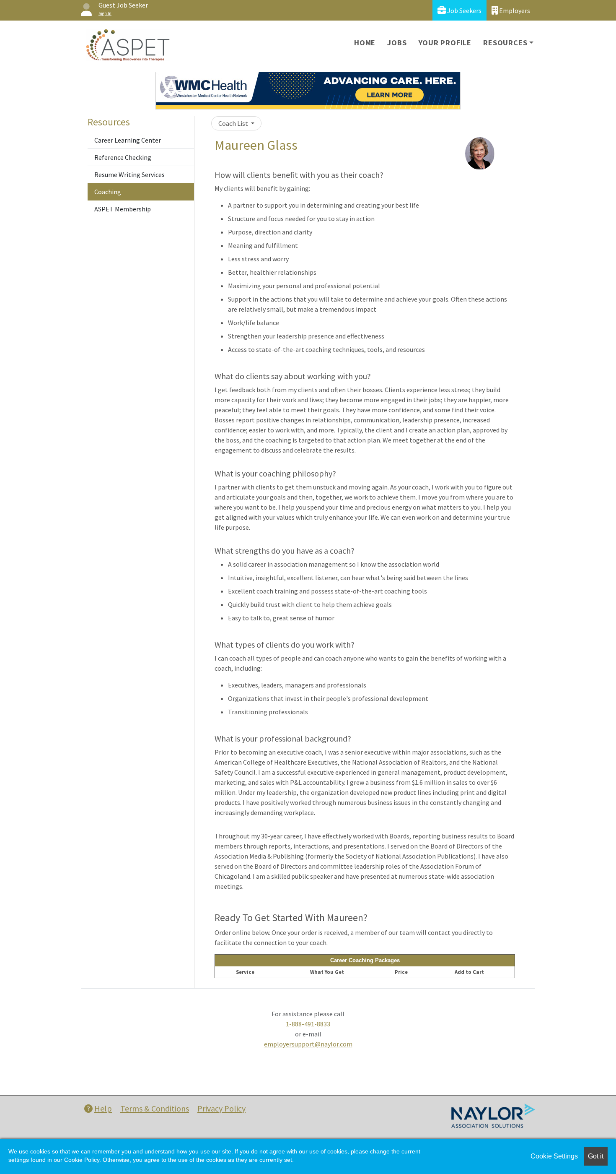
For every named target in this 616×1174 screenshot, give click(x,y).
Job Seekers (463, 10)
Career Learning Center (127, 140)
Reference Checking (122, 157)
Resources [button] (505, 42)
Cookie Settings (554, 1156)
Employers (514, 10)
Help (103, 1108)
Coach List (233, 123)
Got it (595, 1156)
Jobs (396, 42)
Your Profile (445, 42)
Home (364, 42)
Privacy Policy (221, 1108)
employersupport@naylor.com (308, 1044)
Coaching (107, 191)
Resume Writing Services (129, 174)
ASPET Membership (122, 209)
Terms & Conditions (154, 1108)
